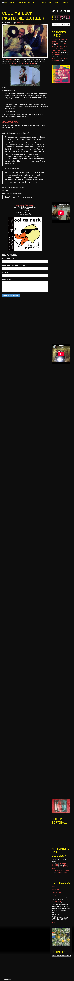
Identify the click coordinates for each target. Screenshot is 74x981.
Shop (35, 3)
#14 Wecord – (25, 205)
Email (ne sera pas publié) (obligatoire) (14, 265)
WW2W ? (65, 3)
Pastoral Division (10, 59)
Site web (5, 272)
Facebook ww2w (57, 892)
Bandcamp (55, 886)
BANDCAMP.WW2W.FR (63, 872)
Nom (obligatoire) (8, 258)
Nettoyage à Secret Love (59, 43)
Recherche (65, 24)
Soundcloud (55, 889)
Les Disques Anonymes (29, 63)
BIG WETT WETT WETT (59, 54)
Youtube (54, 923)
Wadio (12, 3)
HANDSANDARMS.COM (62, 871)
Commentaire (6, 279)
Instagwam (55, 895)
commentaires (19, 22)
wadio (54, 898)
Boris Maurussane (23, 3)
